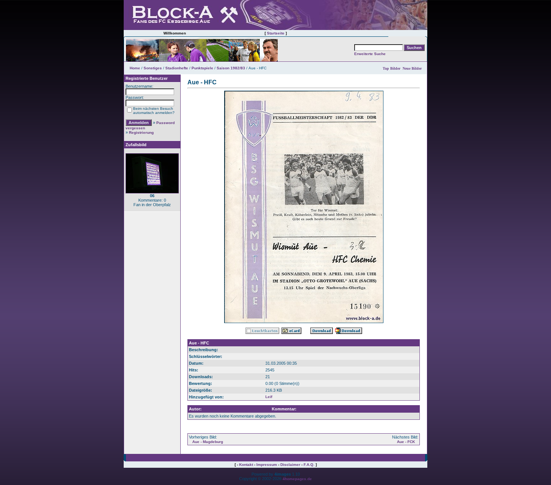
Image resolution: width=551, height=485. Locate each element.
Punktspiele (202, 68)
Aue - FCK (406, 442)
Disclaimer (290, 465)
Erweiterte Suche (370, 54)
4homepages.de (297, 479)
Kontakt (246, 465)
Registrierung (141, 132)
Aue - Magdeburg (207, 442)
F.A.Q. (309, 465)
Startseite (275, 33)
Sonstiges (153, 68)
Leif (268, 397)
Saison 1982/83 (231, 68)
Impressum (266, 465)
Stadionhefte (176, 68)
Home (135, 68)
